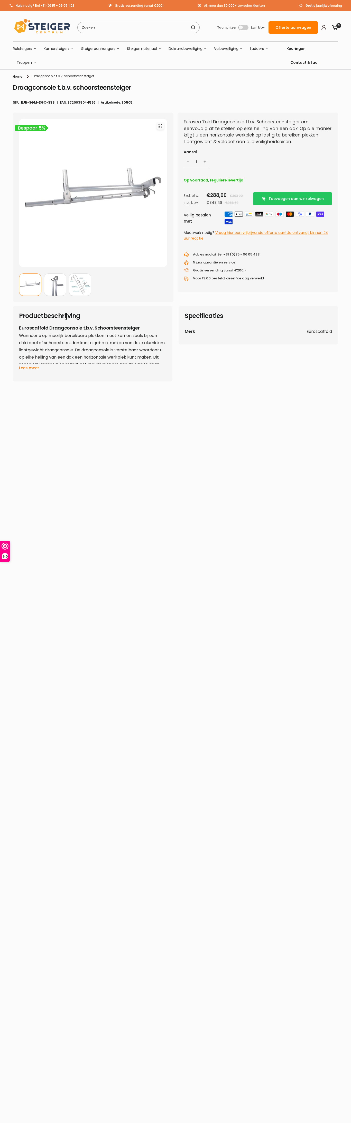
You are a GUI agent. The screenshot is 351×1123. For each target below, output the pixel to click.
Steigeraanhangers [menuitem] (98, 48)
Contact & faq (304, 62)
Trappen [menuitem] (24, 62)
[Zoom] (160, 126)
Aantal (190, 151)
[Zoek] (193, 27)
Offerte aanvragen (293, 27)
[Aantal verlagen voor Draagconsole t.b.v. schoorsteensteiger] (188, 161)
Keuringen (296, 48)
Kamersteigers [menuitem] (57, 48)
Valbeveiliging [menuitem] (226, 48)
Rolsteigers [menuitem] (22, 48)
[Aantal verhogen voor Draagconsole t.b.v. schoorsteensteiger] (205, 161)
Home (17, 76)
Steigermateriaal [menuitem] (142, 48)
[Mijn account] (323, 27)
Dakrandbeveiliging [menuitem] (185, 48)
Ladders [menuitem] (257, 48)
